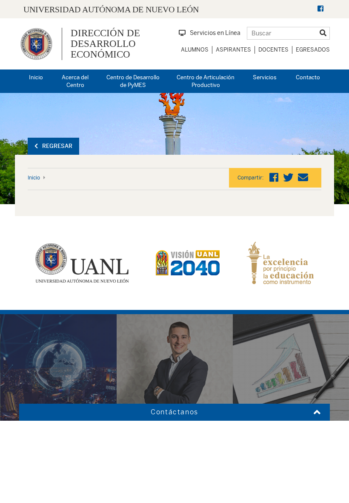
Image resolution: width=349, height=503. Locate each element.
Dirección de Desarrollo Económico (105, 44)
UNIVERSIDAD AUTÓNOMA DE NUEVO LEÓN (111, 9)
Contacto (308, 77)
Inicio (36, 77)
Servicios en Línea (215, 32)
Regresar (57, 146)
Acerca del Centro (75, 81)
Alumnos (195, 49)
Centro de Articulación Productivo (206, 81)
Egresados (313, 49)
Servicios (265, 77)
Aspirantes (233, 49)
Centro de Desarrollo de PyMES (133, 81)
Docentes (273, 49)
